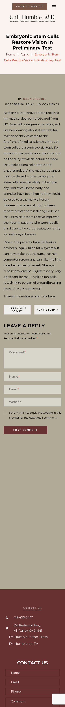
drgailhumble (35, 99)
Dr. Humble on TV (23, 644)
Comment (17, 352)
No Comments (48, 104)
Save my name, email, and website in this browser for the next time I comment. (35, 415)
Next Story (46, 309)
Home (10, 54)
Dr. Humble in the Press (28, 637)
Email (14, 389)
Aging (25, 54)
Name (14, 376)
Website (15, 402)
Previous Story (19, 310)
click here (48, 296)
